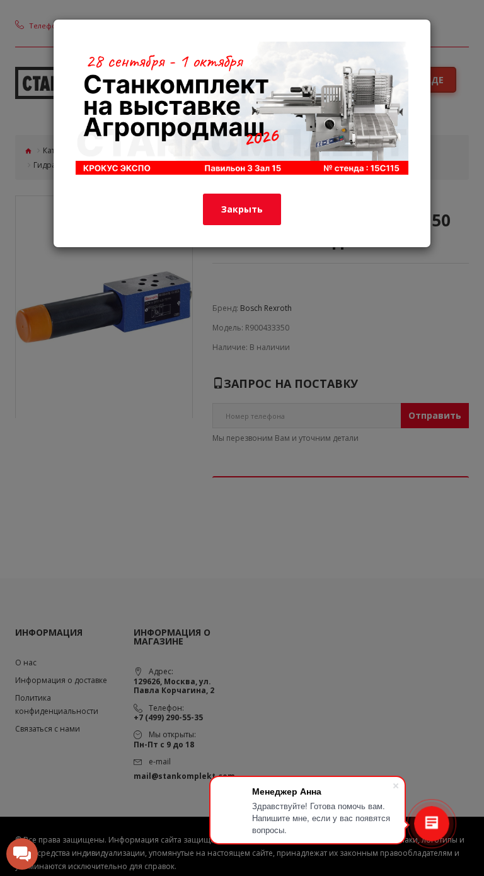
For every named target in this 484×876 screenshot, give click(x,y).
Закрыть (242, 209)
